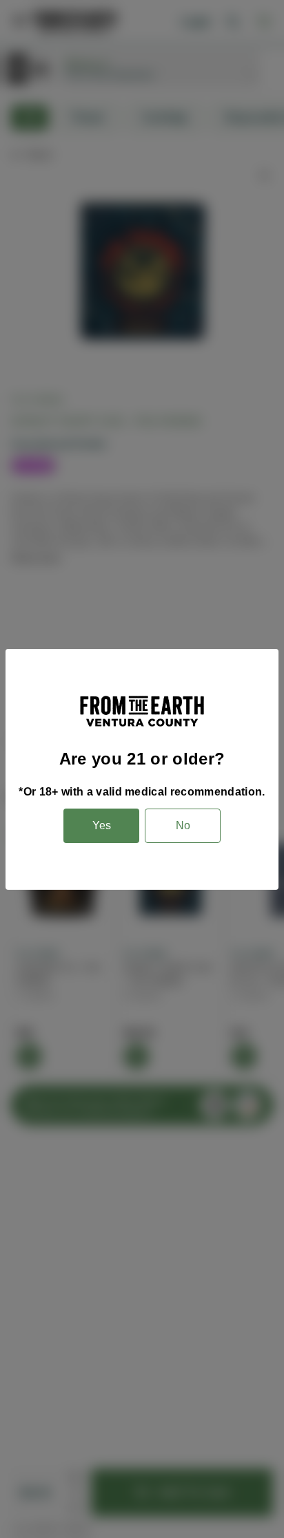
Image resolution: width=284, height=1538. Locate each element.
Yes (101, 825)
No (183, 825)
